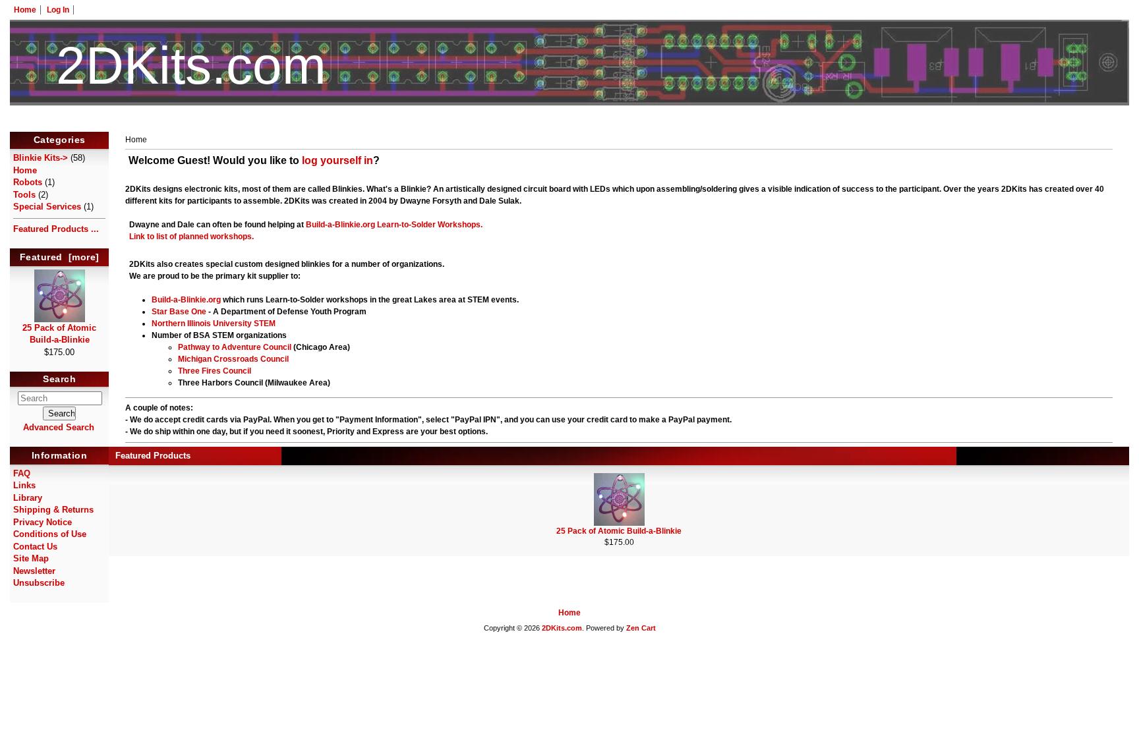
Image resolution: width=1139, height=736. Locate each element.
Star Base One (179, 311)
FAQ (21, 473)
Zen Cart (641, 628)
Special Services (47, 207)
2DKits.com (562, 628)
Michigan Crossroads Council (233, 359)
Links (24, 485)
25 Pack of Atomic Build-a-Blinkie (59, 334)
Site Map (31, 558)
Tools (24, 195)
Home (25, 9)
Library (27, 498)
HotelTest (569, 124)
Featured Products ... (56, 229)
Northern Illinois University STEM (214, 323)
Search (59, 379)
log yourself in (337, 160)
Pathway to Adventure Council (234, 347)
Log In (58, 9)
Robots (27, 182)
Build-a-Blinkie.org (340, 224)
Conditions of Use (49, 534)
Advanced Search (58, 427)
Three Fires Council (214, 371)
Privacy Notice (42, 522)
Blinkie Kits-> (40, 158)
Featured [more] (60, 257)
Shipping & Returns (53, 510)
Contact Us (35, 547)
